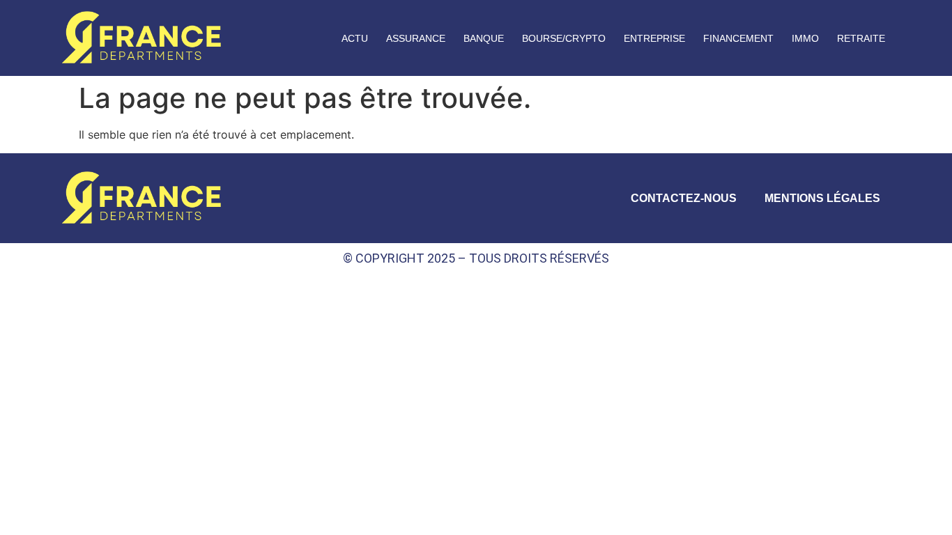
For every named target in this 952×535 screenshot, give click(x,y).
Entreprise (654, 38)
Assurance (415, 38)
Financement (738, 38)
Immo (805, 38)
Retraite (861, 38)
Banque (483, 38)
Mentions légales (822, 198)
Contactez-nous (684, 198)
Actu (354, 38)
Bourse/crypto (564, 38)
